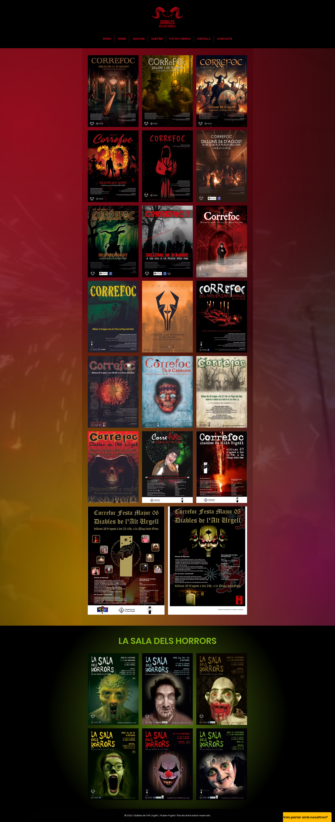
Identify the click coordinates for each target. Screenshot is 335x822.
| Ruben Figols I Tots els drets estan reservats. (185, 815)
